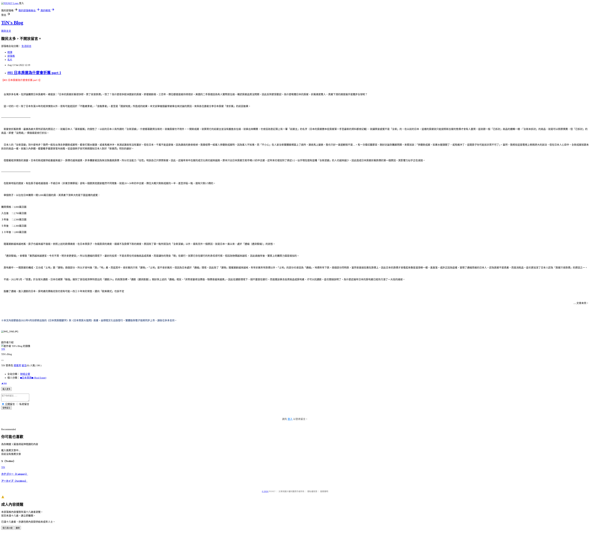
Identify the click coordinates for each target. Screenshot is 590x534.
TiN (3, 349)
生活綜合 (26, 46)
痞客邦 (17, 365)
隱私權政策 (312, 491)
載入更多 (6, 389)
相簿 (9, 52)
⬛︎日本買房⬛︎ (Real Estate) (33, 377)
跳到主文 (6, 31)
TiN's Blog (12, 22)
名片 (9, 59)
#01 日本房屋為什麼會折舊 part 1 (34, 73)
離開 (18, 528)
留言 (24, 365)
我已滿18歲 (7, 528)
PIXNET (272, 491)
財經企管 (25, 374)
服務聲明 (324, 491)
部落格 (11, 56)
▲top (4, 383)
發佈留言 (6, 408)
